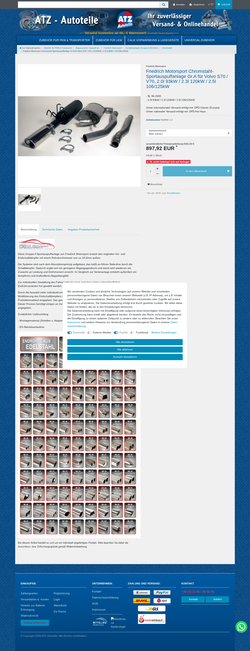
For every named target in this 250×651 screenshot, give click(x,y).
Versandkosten (173, 193)
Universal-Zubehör (199, 40)
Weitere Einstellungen (164, 332)
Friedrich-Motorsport (112, 48)
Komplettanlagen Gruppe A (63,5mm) (141, 48)
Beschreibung (29, 229)
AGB (95, 603)
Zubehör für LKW (109, 40)
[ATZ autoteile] (125, 19)
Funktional (142, 332)
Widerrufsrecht (29, 615)
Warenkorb (60, 605)
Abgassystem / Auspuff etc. (87, 48)
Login (57, 599)
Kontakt (96, 591)
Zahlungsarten (29, 593)
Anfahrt (217, 599)
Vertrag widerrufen (34, 622)
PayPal (124, 332)
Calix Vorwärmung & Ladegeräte (153, 40)
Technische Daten (52, 229)
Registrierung (62, 593)
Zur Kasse (60, 611)
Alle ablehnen (125, 349)
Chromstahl (166, 48)
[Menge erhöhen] (157, 168)
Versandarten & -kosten (35, 599)
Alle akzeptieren (125, 342)
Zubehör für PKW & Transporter (64, 40)
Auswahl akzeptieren (125, 356)
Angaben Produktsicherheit (83, 229)
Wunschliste (156, 184)
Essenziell (79, 332)
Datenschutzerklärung (105, 597)
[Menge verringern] (157, 173)
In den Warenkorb (196, 171)
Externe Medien (102, 332)
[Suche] (163, 4)
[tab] (28, 229)
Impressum (99, 609)
